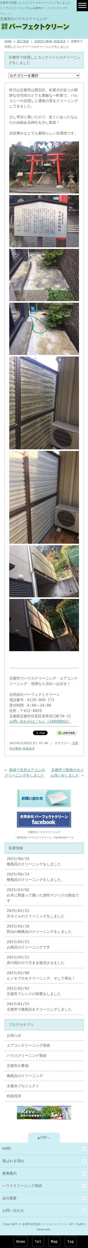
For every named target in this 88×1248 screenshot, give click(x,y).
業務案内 (9, 1173)
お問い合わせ (13, 1210)
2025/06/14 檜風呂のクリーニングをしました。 (36, 877)
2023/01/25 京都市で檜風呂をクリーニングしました (39, 1007)
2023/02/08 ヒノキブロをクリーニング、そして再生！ (41, 975)
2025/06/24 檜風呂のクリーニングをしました (34, 861)
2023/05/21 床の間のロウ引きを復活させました (36, 960)
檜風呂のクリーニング (25, 1076)
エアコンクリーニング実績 (28, 1045)
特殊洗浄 (59, 41)
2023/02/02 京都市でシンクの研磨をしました (34, 991)
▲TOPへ (44, 1137)
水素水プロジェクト (23, 1086)
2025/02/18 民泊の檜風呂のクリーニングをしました (39, 929)
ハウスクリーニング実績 (26, 1055)
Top (70, 1241)
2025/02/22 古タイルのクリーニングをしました (36, 913)
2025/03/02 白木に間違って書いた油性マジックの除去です (43, 895)
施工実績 (23, 41)
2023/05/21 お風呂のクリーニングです (28, 944)
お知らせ (14, 1035)
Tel (38, 1241)
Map (54, 1241)
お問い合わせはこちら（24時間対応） (40, 721)
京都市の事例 (43, 41)
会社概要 (9, 1198)
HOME (8, 41)
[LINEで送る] (66, 732)
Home (20, 1241)
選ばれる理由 (13, 1161)
